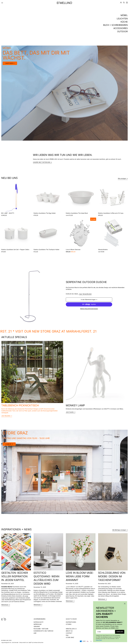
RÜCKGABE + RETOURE (41, 629)
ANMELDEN (119, 632)
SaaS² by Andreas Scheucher (36, 642)
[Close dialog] (124, 603)
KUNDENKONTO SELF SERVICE (43, 631)
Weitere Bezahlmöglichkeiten (89, 308)
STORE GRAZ (70, 637)
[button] (124, 2)
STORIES (68, 624)
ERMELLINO (5, 640)
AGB (35, 633)
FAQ (67, 635)
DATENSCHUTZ (38, 622)
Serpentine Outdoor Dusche (86, 282)
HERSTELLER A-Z (71, 629)
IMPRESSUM (37, 624)
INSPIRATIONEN (71, 622)
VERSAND (37, 626)
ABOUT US (69, 631)
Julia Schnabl (15, 642)
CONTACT (69, 633)
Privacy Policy (99, 640)
